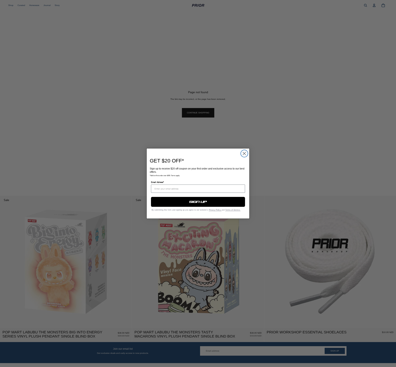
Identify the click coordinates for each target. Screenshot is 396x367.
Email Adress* (157, 182)
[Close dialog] (244, 153)
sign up (198, 202)
